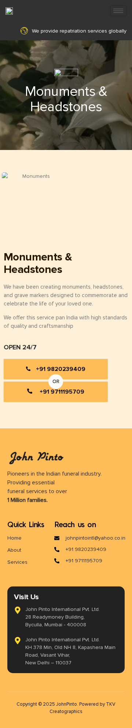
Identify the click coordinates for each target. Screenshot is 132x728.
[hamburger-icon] (118, 10)
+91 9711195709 (62, 391)
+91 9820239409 (60, 369)
